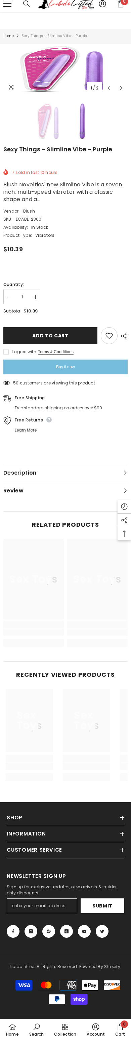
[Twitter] (102, 931)
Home (8, 35)
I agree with (24, 352)
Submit (102, 905)
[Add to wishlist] (109, 335)
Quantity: (13, 284)
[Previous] (109, 88)
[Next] (121, 88)
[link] (33, 632)
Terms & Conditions (56, 351)
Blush (29, 211)
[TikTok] (66, 931)
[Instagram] (31, 931)
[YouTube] (84, 931)
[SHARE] (123, 336)
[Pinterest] (48, 931)
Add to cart (50, 335)
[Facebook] (13, 931)
